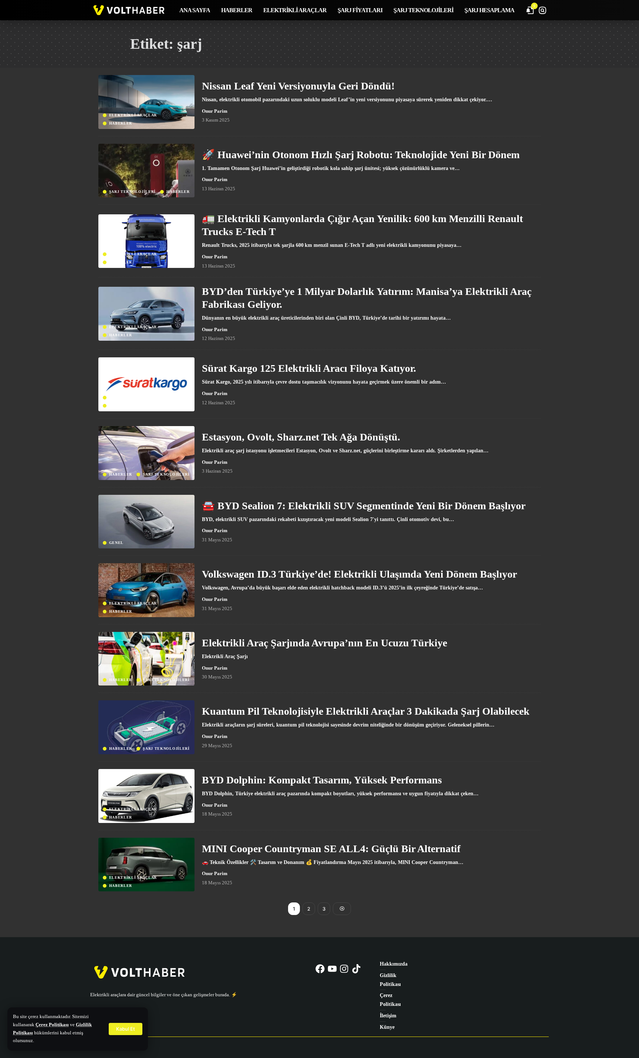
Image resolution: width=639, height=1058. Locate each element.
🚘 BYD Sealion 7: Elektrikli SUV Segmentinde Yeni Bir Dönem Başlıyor (363, 505)
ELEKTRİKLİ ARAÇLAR (133, 115)
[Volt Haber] (128, 10)
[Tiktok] (356, 968)
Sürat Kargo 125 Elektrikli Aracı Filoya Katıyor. (309, 368)
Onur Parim (214, 111)
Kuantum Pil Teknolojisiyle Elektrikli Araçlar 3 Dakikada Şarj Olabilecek (366, 711)
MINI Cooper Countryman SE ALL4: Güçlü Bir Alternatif (331, 848)
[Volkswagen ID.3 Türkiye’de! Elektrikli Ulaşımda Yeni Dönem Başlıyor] (146, 590)
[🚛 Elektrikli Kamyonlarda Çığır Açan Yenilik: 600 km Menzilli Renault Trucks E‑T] (146, 241)
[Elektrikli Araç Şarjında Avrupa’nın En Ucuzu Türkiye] (146, 659)
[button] (125, 1029)
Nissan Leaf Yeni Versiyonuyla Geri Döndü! (298, 86)
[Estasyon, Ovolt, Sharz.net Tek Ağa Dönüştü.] (146, 453)
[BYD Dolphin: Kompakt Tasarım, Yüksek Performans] (146, 796)
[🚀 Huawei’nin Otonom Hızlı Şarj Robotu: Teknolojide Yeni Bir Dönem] (146, 171)
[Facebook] (320, 968)
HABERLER (120, 123)
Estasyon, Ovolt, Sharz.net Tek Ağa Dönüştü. (301, 437)
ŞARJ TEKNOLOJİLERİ (132, 192)
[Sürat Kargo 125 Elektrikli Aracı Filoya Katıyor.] (146, 384)
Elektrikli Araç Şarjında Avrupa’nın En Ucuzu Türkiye (324, 643)
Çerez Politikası (52, 1024)
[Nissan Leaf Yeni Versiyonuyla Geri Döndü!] (146, 102)
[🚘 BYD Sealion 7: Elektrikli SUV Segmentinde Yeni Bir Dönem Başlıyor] (146, 522)
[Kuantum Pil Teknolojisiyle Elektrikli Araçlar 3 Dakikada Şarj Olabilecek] (146, 727)
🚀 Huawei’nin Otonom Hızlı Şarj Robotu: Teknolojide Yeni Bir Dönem (361, 154)
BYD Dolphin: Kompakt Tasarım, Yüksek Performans (322, 780)
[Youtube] (332, 968)
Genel (116, 543)
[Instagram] (344, 968)
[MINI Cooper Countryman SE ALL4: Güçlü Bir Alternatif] (146, 865)
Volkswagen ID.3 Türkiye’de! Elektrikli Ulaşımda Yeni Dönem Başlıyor (359, 574)
